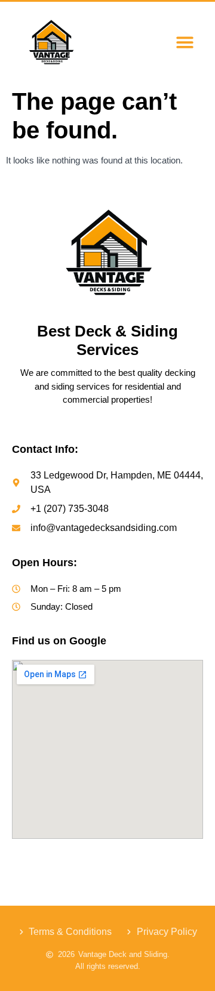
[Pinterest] (155, 860)
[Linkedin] (131, 860)
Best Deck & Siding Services (107, 340)
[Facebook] (59, 860)
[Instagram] (83, 860)
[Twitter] (107, 860)
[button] (185, 42)
